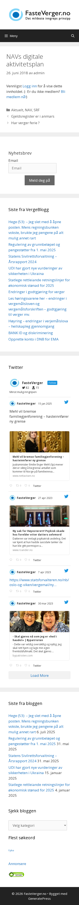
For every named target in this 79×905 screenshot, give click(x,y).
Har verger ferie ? (25, 122)
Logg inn (30, 86)
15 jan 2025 (45, 403)
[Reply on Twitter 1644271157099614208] (11, 591)
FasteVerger (26, 403)
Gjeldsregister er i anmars (32, 116)
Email (13, 160)
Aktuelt (17, 109)
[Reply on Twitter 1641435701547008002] (11, 665)
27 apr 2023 (45, 498)
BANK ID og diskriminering (30, 332)
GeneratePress (39, 898)
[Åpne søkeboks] (73, 35)
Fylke (11, 850)
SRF (37, 109)
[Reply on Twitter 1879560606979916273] (11, 485)
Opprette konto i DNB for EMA (33, 339)
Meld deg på (39, 180)
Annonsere (17, 863)
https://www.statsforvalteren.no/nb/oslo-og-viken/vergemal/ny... (39, 582)
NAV (28, 109)
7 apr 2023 (45, 572)
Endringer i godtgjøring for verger (36, 291)
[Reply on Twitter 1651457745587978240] (11, 560)
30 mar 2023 (46, 603)
